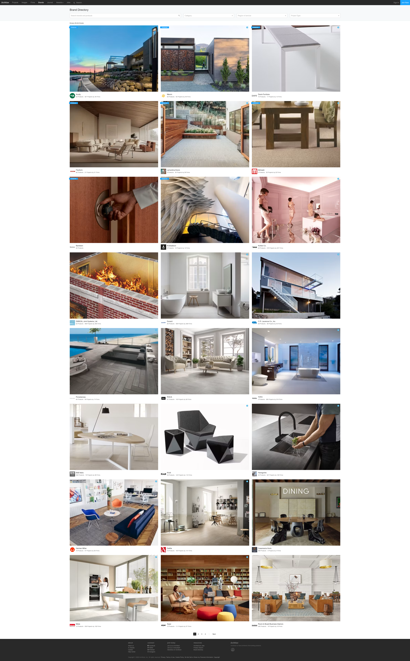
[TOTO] (296, 361)
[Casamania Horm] (296, 512)
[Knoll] (205, 437)
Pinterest (152, 650)
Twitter (151, 648)
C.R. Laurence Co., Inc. (267, 321)
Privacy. (163, 657)
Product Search (198, 648)
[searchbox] (185, 15)
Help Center (131, 652)
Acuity (78, 94)
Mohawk (261, 170)
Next (214, 634)
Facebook (152, 646)
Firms (33, 2)
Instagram (152, 652)
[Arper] (205, 588)
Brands (41, 2)
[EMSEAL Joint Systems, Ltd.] (114, 285)
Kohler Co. (262, 245)
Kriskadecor (171, 245)
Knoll (169, 472)
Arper (169, 624)
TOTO (260, 397)
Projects (15, 2)
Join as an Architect (173, 646)
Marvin (169, 94)
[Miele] (114, 588)
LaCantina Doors (173, 170)
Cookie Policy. (179, 657)
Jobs (68, 2)
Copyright (217, 657)
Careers (130, 650)
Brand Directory (198, 650)
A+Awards (131, 648)
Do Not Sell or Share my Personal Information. (199, 657)
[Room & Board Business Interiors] (296, 588)
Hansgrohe (262, 472)
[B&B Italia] (114, 437)
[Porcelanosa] (114, 361)
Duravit (169, 321)
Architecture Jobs (199, 646)
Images (24, 2)
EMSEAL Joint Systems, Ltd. (87, 321)
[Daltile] (205, 512)
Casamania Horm (264, 548)
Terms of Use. (170, 657)
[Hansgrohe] (296, 437)
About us (131, 646)
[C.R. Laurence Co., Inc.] (296, 285)
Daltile (169, 548)
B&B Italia (79, 472)
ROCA (169, 397)
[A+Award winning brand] (247, 27)
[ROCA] (205, 361)
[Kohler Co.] (296, 210)
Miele (78, 624)
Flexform (79, 170)
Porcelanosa (81, 397)
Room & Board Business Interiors (270, 624)
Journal (50, 2)
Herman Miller (81, 548)
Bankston (79, 245)
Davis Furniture (264, 94)
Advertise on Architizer (174, 650)
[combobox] (209, 15)
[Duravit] (205, 285)
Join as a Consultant (173, 648)
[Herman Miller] (114, 512)
